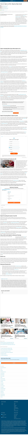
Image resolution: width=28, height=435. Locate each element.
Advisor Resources (3, 367)
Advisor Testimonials (16, 408)
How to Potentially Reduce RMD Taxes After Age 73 (7, 343)
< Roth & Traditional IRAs (3, 2)
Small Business (3, 394)
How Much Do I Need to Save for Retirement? (7, 352)
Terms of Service (16, 414)
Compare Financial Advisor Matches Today (6, 348)
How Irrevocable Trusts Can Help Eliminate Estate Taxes (7, 344)
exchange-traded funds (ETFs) (15, 222)
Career (2, 370)
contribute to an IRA (15, 180)
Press (14, 409)
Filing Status (9, 198)
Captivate (15, 406)
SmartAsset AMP (16, 407)
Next (14, 153)
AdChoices (15, 416)
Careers (2, 404)
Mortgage (2, 387)
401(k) (25, 236)
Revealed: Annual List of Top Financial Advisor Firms (7, 342)
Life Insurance (3, 385)
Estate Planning (3, 378)
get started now (16, 269)
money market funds (19, 227)
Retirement (2, 392)
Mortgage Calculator (3, 353)
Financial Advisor (3, 380)
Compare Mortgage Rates (4, 355)
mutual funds (5, 222)
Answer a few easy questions (6, 105)
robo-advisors (24, 128)
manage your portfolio (4, 123)
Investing (2, 384)
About (14, 404)
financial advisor (3, 232)
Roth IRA (10, 66)
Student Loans (3, 395)
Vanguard (24, 118)
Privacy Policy (15, 415)
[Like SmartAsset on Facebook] (1, 414)
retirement (9, 96)
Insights (2, 381)
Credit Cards (2, 373)
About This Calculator (3, 205)
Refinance (2, 391)
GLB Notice (15, 417)
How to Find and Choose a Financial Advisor (6, 349)
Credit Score (2, 374)
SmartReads (15, 405)
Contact (2, 403)
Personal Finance (3, 388)
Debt (1, 377)
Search (14, 403)
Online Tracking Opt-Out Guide (17, 418)
